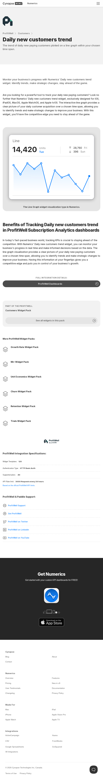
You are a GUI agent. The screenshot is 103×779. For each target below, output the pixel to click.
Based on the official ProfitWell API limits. (19, 485)
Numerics (32, 3)
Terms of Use (11, 773)
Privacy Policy (25, 773)
